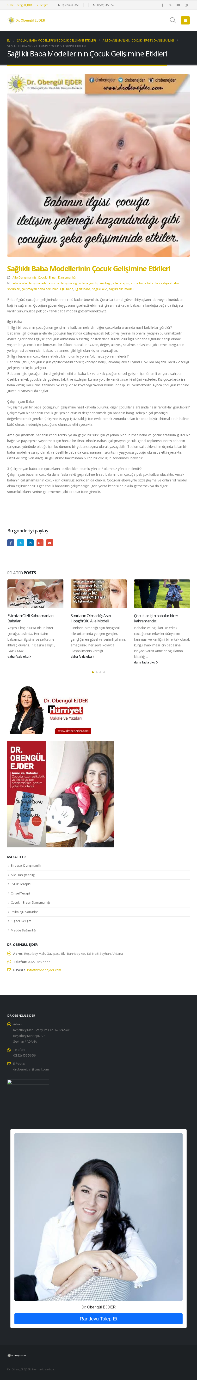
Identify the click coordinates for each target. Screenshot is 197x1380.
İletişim (43, 5)
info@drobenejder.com (44, 970)
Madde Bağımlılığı (23, 930)
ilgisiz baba (83, 289)
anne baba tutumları (145, 283)
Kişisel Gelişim (21, 921)
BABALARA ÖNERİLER (152, 615)
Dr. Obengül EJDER (21, 5)
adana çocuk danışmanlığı (59, 283)
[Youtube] (178, 5)
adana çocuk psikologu (95, 283)
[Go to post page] (35, 593)
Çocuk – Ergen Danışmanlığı (30, 902)
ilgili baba (66, 289)
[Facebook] (162, 5)
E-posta (49, 542)
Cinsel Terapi (20, 893)
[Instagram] (186, 5)
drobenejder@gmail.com (31, 1069)
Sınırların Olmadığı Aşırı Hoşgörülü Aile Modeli (27, 618)
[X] (170, 5)
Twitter (20, 542)
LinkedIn (30, 542)
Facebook (10, 542)
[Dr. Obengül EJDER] (98, 1216)
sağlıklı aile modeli (121, 289)
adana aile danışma (26, 283)
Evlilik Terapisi (21, 884)
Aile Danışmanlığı (24, 277)
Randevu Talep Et (98, 1318)
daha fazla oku (18, 657)
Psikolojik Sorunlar (24, 912)
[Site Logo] (26, 20)
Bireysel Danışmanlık (26, 865)
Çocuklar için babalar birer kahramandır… (93, 618)
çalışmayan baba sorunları (40, 289)
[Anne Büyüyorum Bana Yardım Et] (60, 794)
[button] (173, 20)
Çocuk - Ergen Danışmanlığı (57, 277)
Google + (40, 542)
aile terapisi (121, 283)
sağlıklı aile (99, 289)
